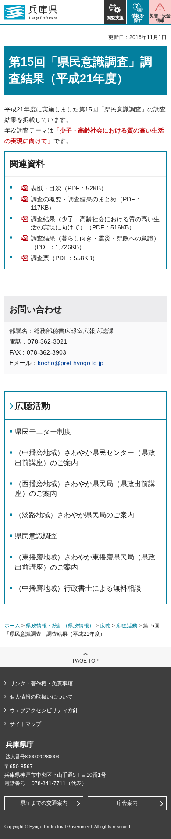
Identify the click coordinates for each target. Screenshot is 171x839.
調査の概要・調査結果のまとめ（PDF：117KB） (86, 204)
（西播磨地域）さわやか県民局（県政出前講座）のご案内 (85, 488)
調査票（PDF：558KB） (64, 258)
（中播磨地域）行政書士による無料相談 (78, 588)
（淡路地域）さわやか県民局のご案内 (74, 515)
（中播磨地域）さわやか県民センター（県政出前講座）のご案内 (85, 457)
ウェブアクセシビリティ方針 (44, 710)
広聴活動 (32, 406)
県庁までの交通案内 (44, 803)
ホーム (12, 626)
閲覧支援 (115, 17)
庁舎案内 (127, 803)
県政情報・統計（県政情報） (60, 626)
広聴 (105, 626)
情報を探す (138, 18)
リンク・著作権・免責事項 (41, 684)
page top (86, 661)
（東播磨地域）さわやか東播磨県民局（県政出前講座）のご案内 (85, 561)
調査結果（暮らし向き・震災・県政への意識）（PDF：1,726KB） (95, 243)
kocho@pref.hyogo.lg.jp (70, 362)
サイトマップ (25, 724)
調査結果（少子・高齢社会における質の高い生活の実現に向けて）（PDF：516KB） (95, 223)
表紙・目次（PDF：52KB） (69, 188)
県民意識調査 (36, 536)
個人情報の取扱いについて (41, 697)
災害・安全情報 (160, 18)
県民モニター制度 (43, 431)
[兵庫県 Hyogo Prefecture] (30, 12)
